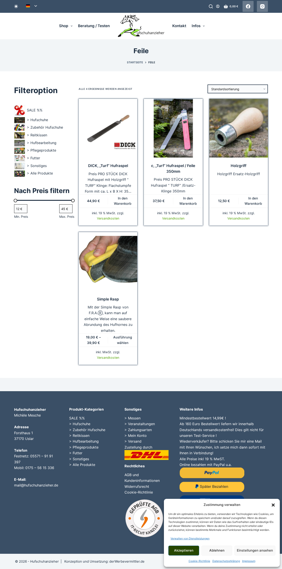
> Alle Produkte (82, 464)
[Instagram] (262, 6)
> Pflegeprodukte (83, 447)
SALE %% (77, 418)
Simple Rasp (108, 299)
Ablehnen (216, 550)
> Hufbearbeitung (84, 441)
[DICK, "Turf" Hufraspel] (108, 128)
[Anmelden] (217, 6)
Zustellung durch (138, 447)
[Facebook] (248, 6)
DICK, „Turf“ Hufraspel (108, 165)
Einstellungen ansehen (255, 550)
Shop (63, 26)
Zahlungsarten (140, 430)
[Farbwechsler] (16, 6)
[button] (273, 505)
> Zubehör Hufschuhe (87, 430)
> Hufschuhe (79, 424)
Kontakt (179, 26)
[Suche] (211, 6)
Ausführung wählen (122, 340)
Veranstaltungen (141, 424)
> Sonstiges (79, 459)
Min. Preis (21, 216)
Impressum (248, 561)
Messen (134, 418)
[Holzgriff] (238, 128)
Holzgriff (238, 165)
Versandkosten (108, 218)
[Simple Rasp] (108, 261)
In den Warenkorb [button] (122, 201)
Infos (196, 26)
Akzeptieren (183, 550)
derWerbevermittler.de (127, 561)
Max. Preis (66, 216)
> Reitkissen (79, 435)
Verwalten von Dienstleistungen (190, 538)
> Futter (75, 453)
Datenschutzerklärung (226, 561)
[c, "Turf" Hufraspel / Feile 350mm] (173, 128)
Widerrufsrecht (136, 486)
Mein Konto (137, 435)
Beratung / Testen (94, 26)
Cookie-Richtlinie (199, 561)
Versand (134, 441)
